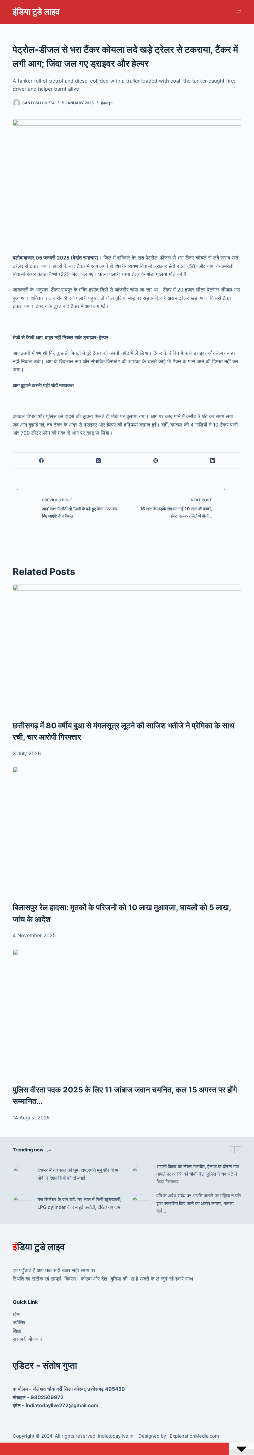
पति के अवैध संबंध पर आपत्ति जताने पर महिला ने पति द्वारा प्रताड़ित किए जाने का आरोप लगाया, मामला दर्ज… (198, 1203)
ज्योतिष (19, 1322)
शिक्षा (17, 1331)
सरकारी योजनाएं (27, 1339)
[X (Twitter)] (98, 460)
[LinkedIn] (212, 460)
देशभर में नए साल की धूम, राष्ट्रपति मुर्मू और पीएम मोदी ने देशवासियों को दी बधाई (77, 1174)
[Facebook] (41, 460)
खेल (16, 1314)
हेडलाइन (106, 103)
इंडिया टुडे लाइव (36, 12)
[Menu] (238, 12)
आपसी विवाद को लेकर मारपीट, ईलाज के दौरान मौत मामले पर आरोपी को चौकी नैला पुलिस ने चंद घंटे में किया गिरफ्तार (197, 1174)
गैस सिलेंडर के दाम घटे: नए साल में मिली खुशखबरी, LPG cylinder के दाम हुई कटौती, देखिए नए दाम (79, 1203)
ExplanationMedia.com (194, 1436)
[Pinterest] (155, 460)
